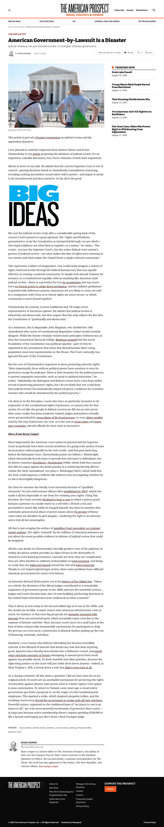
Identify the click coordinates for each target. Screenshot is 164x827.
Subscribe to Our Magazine (57, 801)
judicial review (39, 727)
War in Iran (14, 21)
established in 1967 (75, 491)
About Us (53, 784)
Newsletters (142, 10)
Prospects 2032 (84, 727)
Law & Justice (62, 727)
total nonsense (80, 561)
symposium (53, 137)
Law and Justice (19, 27)
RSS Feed (53, 788)
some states (81, 421)
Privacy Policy (82, 806)
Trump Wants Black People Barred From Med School (131, 86)
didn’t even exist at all (78, 667)
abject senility (94, 417)
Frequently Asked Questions (84, 801)
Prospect (40, 137)
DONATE (110, 789)
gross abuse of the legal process (56, 417)
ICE (74, 21)
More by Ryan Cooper (48, 766)
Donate (130, 10)
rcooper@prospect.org (33, 747)
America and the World (107, 21)
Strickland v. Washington (47, 462)
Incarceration (25, 727)
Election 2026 (47, 21)
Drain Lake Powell (122, 72)
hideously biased (40, 565)
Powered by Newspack (71, 822)
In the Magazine (147, 21)
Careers (79, 795)
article (36, 154)
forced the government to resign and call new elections (68, 700)
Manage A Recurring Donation (85, 785)
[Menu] (9, 10)
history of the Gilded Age (77, 581)
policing (72, 727)
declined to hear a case (56, 499)
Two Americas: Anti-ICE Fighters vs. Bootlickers (132, 113)
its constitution (72, 282)
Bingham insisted (66, 339)
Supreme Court (15, 732)
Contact (79, 791)
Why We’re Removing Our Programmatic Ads (61, 793)
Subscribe (119, 10)
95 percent (80, 512)
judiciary (50, 727)
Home (10, 27)
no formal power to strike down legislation (41, 286)
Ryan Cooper (24, 53)
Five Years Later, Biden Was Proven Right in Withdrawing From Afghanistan (131, 129)
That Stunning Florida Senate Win (131, 99)
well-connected (85, 565)
